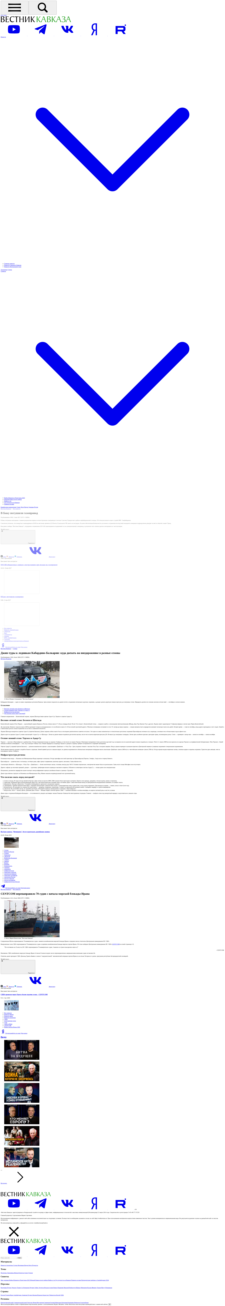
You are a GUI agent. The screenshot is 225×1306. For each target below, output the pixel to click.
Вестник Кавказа (6, 509)
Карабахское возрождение (8, 507)
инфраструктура (9, 870)
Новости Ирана (9, 1014)
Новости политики (10, 1017)
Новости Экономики (10, 1182)
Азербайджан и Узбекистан (12, 1195)
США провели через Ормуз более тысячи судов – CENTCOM (24, 994)
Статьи (10, 269)
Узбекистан (7, 1189)
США (6, 1019)
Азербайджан (8, 1193)
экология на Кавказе (10, 874)
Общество (7, 631)
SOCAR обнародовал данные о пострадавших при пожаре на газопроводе (29, 565)
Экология (7, 856)
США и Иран (8, 1024)
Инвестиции (8, 1184)
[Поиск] (43, 8)
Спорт (18, 507)
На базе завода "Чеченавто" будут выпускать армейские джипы (25, 832)
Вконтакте (52, 557)
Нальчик (6, 864)
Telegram (19, 557)
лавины (6, 861)
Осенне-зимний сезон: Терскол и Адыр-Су (17, 710)
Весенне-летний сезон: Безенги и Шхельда (17, 709)
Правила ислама (9, 504)
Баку (5, 633)
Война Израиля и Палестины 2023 (14, 498)
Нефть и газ (7, 501)
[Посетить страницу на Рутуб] (121, 35)
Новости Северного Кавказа (12, 265)
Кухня (36, 507)
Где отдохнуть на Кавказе (12, 502)
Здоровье (31, 507)
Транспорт (7, 855)
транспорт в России (10, 872)
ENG (5, 15)
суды (5, 1022)
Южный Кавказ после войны (13, 499)
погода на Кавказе (9, 880)
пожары (6, 636)
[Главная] (36, 22)
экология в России (9, 877)
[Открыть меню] (14, 8)
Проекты (7, 1185)
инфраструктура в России (12, 881)
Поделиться (31, 543)
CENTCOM (115, 944)
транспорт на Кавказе (10, 875)
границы (6, 867)
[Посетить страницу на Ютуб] (14, 35)
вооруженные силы (10, 1021)
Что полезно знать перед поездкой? (14, 713)
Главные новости (9, 263)
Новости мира (8, 1016)
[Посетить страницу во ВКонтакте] (67, 35)
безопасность (8, 866)
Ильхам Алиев (8, 1190)
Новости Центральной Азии (12, 266)
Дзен (4, 557)
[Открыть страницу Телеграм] (40, 35)
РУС (2, 15)
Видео (26, 507)
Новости (11, 557)
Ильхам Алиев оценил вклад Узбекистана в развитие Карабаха (25, 1158)
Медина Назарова (6, 659)
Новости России (9, 851)
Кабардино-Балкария (10, 858)
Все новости (16, 509)
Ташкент (6, 1192)
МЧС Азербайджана (10, 638)
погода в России (9, 878)
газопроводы (8, 634)
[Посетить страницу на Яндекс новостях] (94, 35)
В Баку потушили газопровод (12, 597)
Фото (22, 507)
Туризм (6, 853)
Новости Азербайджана (11, 630)
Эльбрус (6, 859)
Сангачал (7, 639)
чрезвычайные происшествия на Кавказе (16, 641)
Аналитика (4, 269)
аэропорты (7, 869)
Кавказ (6, 863)
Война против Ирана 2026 (12, 1027)
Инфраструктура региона (11, 712)
